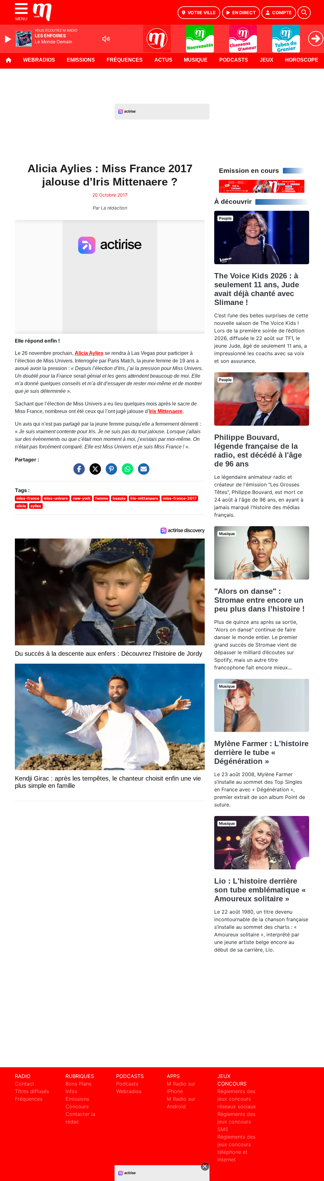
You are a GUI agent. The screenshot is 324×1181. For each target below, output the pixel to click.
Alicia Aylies (89, 353)
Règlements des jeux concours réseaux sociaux (236, 1099)
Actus (163, 60)
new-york (81, 498)
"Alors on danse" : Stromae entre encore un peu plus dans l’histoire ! (259, 600)
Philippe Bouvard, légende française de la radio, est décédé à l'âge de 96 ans (258, 450)
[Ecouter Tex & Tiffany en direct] (261, 186)
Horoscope (301, 60)
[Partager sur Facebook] (77, 472)
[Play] (9, 39)
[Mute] (106, 39)
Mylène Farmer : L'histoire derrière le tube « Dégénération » (261, 752)
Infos (71, 1091)
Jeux (266, 60)
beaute (119, 498)
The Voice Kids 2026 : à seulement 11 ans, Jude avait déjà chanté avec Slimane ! (256, 289)
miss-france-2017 (179, 498)
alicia (21, 505)
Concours (77, 1106)
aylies (35, 505)
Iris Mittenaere (166, 411)
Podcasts (233, 60)
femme (101, 498)
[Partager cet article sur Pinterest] (110, 472)
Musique (196, 60)
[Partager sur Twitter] (93, 472)
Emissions (81, 60)
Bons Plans (78, 1084)
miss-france (27, 498)
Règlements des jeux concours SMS (236, 1121)
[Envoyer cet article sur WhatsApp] (126, 472)
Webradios (39, 60)
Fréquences (125, 60)
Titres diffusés (32, 1091)
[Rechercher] (304, 12)
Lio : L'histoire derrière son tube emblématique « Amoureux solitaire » (260, 890)
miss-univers (56, 498)
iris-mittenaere (144, 498)
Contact (24, 1084)
